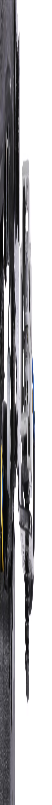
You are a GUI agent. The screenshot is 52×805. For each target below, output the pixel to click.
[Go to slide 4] (5, 179)
